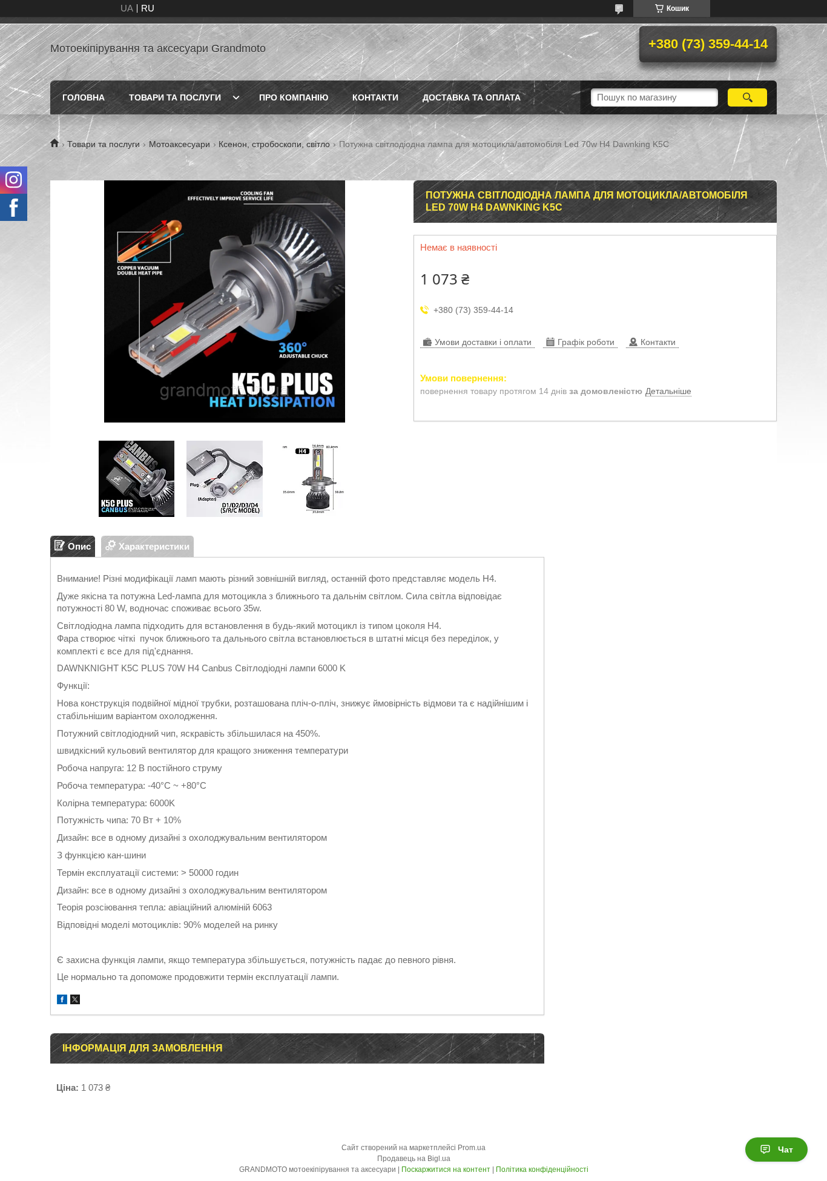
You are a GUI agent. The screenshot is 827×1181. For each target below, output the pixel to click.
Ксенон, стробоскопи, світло (274, 144)
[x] (75, 1001)
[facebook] (62, 1001)
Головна (83, 97)
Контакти (375, 97)
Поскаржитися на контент (445, 1169)
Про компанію (293, 97)
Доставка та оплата (472, 97)
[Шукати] (747, 97)
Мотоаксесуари (179, 144)
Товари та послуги (175, 97)
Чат (785, 1149)
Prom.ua (472, 1147)
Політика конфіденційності (542, 1169)
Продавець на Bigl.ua (413, 1158)
